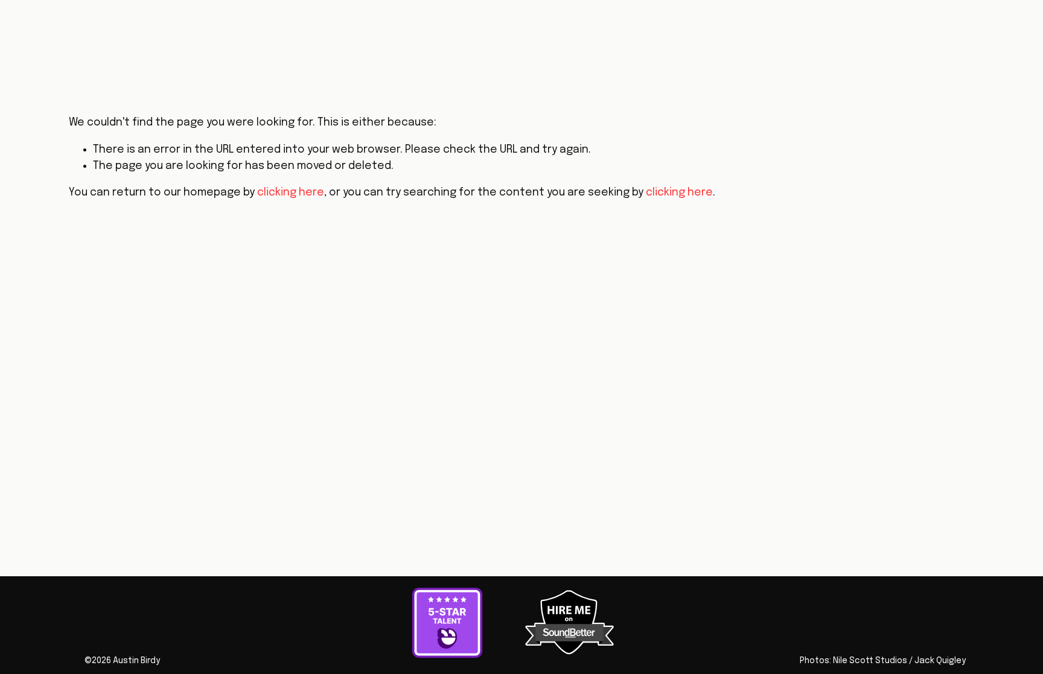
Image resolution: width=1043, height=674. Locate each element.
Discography (514, 22)
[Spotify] (858, 32)
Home (401, 22)
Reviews (584, 22)
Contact (579, 40)
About (448, 22)
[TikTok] (959, 32)
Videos (641, 22)
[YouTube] (925, 32)
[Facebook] (992, 32)
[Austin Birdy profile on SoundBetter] (569, 651)
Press (458, 40)
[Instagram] (892, 32)
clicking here (290, 192)
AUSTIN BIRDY (93, 31)
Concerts (514, 40)
